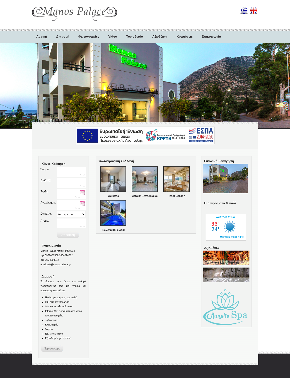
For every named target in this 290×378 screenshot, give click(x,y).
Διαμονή (62, 36)
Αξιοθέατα (159, 36)
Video (112, 36)
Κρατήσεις (184, 36)
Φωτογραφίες (88, 36)
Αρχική (41, 36)
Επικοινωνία (211, 36)
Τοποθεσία (134, 36)
